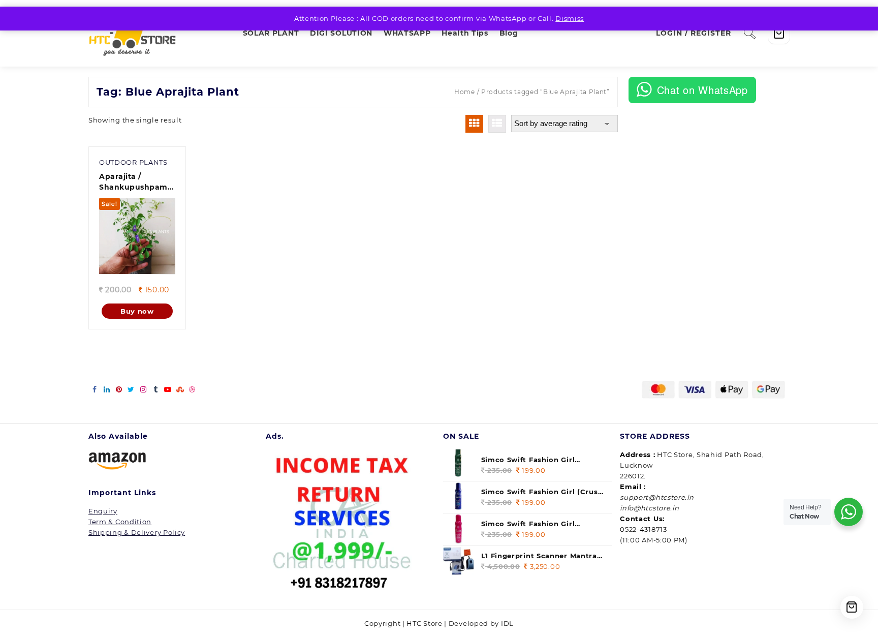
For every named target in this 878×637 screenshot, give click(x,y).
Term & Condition (119, 522)
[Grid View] (474, 124)
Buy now (137, 311)
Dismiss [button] (569, 18)
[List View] (497, 124)
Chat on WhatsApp (702, 89)
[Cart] (779, 33)
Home (464, 92)
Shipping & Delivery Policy (136, 532)
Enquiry (102, 511)
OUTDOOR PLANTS (133, 162)
